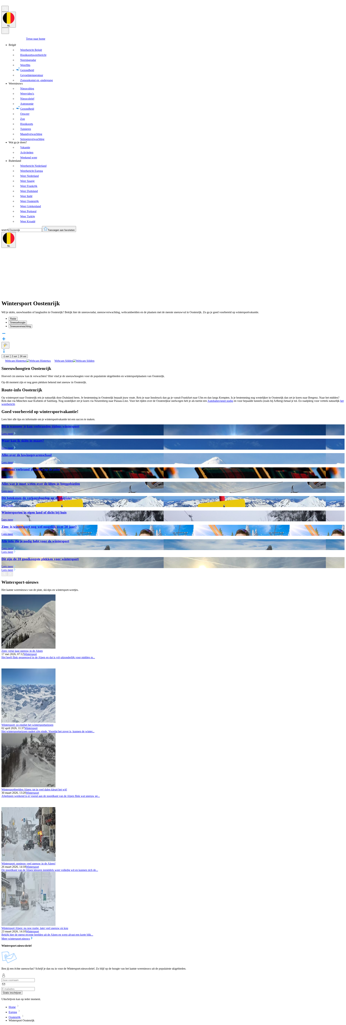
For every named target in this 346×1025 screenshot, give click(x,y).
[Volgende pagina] (10, 574)
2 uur (14, 356)
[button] (173, 351)
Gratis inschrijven (12, 992)
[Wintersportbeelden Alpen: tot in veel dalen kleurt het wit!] (28, 786)
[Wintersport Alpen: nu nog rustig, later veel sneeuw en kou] (28, 924)
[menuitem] (177, 62)
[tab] (177, 319)
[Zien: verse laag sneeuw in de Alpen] (28, 647)
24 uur (23, 356)
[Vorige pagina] (4, 574)
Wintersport (30, 654)
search (5, 229)
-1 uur (6, 356)
